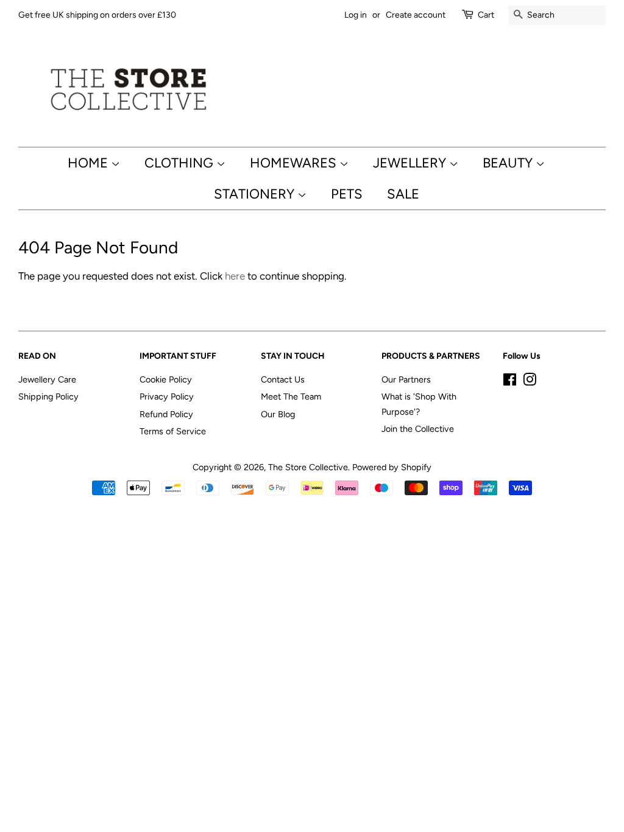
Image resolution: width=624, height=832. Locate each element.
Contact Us (283, 379)
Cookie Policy (166, 379)
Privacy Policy (167, 396)
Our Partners (406, 379)
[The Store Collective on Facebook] (510, 381)
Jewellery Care (47, 379)
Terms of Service (173, 431)
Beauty (509, 163)
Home (89, 163)
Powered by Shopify (391, 467)
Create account (415, 15)
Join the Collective (417, 428)
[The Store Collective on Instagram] (529, 381)
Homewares (294, 163)
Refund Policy (166, 414)
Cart (486, 15)
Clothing (180, 163)
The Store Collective (308, 467)
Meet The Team (291, 396)
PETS (347, 194)
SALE (403, 194)
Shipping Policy (48, 396)
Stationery (255, 194)
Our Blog (278, 414)
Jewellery (411, 163)
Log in (355, 15)
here (235, 276)
